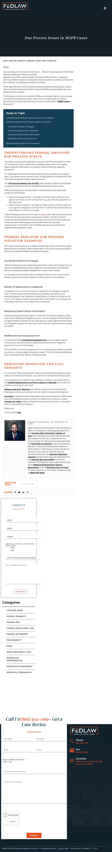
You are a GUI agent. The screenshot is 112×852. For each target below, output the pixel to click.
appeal (44, 214)
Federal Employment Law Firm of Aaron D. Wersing (32, 383)
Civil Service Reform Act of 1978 (23, 183)
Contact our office (13, 402)
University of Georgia (41, 444)
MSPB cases (63, 101)
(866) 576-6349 (37, 473)
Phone (79, 740)
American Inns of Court (57, 467)
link (19, 413)
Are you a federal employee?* (13, 759)
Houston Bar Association (42, 460)
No (12, 550)
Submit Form (21, 591)
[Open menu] (105, 8)
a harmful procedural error (34, 340)
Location (81, 758)
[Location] (72, 761)
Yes (12, 548)
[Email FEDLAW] (28, 492)
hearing (7, 299)
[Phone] (72, 741)
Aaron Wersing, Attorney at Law (48, 423)
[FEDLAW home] (15, 6)
